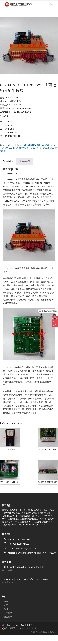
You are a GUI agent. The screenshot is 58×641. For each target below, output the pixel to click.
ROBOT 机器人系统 (38, 147)
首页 (6, 585)
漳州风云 (28, 609)
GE (53, 145)
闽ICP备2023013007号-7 (13, 609)
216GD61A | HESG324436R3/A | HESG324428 (25, 563)
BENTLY (31, 145)
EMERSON (46, 145)
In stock (12, 145)
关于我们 (8, 597)
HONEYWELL (6, 147)
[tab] (24, 161)
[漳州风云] (23, 4)
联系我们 (8, 601)
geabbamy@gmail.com (25, 532)
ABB (25, 145)
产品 (6, 589)
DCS (38, 145)
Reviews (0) (24, 161)
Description (8, 161)
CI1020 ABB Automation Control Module (23, 551)
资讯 (6, 593)
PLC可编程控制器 (21, 147)
